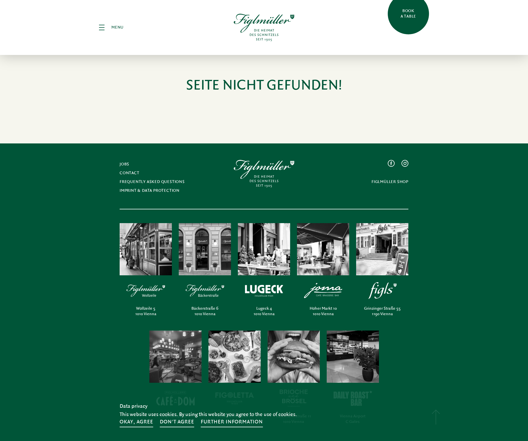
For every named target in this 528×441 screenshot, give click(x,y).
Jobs (124, 164)
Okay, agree (136, 421)
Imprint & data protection (150, 190)
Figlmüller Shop (390, 181)
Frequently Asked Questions (152, 181)
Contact (129, 173)
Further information (232, 421)
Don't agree (177, 421)
